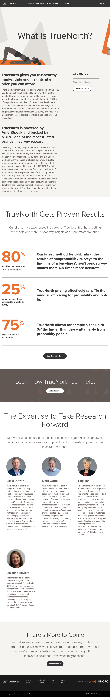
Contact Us (100, 3)
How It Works (52, 3)
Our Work (65, 3)
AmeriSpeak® (30, 111)
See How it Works (54, 356)
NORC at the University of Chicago (23, 153)
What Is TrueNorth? (36, 3)
